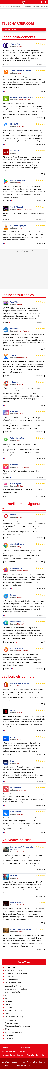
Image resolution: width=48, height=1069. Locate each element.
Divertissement (11, 979)
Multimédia (9, 1007)
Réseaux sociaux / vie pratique (17, 1026)
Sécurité (36, 6)
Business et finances (13, 970)
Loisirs (7, 1004)
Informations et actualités (16, 989)
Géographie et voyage (14, 986)
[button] (2, 2)
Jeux (6, 998)
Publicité (30, 1055)
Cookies (21, 1051)
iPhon (12, 1065)
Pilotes (7, 1013)
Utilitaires (44, 6)
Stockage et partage (13, 1032)
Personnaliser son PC (14, 1010)
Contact (5, 1048)
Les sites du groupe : (10, 1062)
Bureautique (4, 6)
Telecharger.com (23, 1065)
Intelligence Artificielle (14, 992)
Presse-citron (32, 1062)
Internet (28, 6)
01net (23, 1062)
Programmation (17, 6)
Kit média (40, 1055)
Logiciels (8, 1001)
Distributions (10, 976)
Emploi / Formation (13, 983)
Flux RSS (14, 1048)
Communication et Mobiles (16, 973)
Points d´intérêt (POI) (14, 1017)
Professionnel (11, 1020)
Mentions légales (9, 1051)
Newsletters (25, 1048)
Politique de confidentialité (13, 1055)
